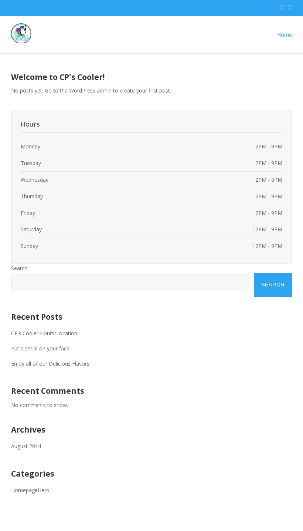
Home (284, 34)
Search (19, 268)
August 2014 (26, 446)
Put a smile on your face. (41, 348)
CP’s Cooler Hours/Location (44, 333)
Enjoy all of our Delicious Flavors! (51, 363)
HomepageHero (30, 490)
